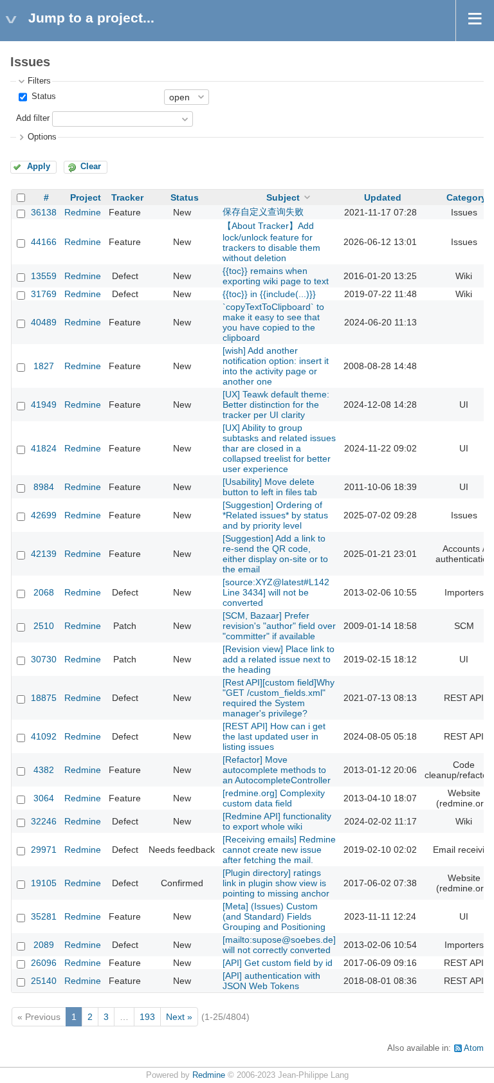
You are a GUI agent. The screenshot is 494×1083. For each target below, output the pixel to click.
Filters (39, 81)
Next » (179, 1017)
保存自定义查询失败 (263, 211)
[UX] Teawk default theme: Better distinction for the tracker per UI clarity (276, 404)
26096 (44, 963)
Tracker (127, 197)
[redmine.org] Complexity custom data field (274, 798)
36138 (44, 212)
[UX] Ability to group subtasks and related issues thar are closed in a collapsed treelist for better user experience (279, 448)
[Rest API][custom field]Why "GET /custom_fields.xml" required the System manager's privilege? (278, 697)
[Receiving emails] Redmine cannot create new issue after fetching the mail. (279, 849)
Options (42, 136)
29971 (44, 849)
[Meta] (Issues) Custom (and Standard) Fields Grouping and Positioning (274, 916)
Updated (382, 197)
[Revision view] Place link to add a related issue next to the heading (278, 659)
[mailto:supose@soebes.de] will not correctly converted (279, 944)
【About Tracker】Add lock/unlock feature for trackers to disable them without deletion (271, 242)
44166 (44, 242)
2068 (43, 592)
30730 (44, 659)
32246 (44, 821)
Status (42, 96)
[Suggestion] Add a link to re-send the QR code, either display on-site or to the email (275, 553)
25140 (44, 981)
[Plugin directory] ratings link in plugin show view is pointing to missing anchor (276, 883)
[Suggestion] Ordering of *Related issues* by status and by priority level (275, 515)
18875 (44, 698)
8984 (43, 487)
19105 (44, 883)
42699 (44, 515)
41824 (44, 448)
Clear (90, 166)
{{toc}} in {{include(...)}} (269, 294)
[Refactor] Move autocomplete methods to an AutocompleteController (277, 769)
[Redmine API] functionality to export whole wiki (277, 821)
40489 (44, 322)
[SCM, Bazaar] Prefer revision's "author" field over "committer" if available (279, 625)
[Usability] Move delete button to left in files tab (270, 487)
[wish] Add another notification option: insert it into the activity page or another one (276, 366)
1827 (43, 366)
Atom (474, 1048)
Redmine (82, 212)
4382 (43, 770)
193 (147, 1017)
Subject (283, 197)
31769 (44, 294)
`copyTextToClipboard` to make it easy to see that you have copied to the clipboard (273, 322)
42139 (44, 554)
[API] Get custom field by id (278, 963)
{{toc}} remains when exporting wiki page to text (276, 276)
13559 (44, 276)
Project (85, 197)
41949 (44, 404)
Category (466, 197)
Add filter (33, 118)
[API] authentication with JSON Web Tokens (271, 980)
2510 (43, 626)
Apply (38, 166)
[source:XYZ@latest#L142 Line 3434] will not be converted (276, 592)
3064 (43, 798)
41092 (44, 736)
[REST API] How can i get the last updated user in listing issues (274, 736)
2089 (43, 945)
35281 (44, 916)
